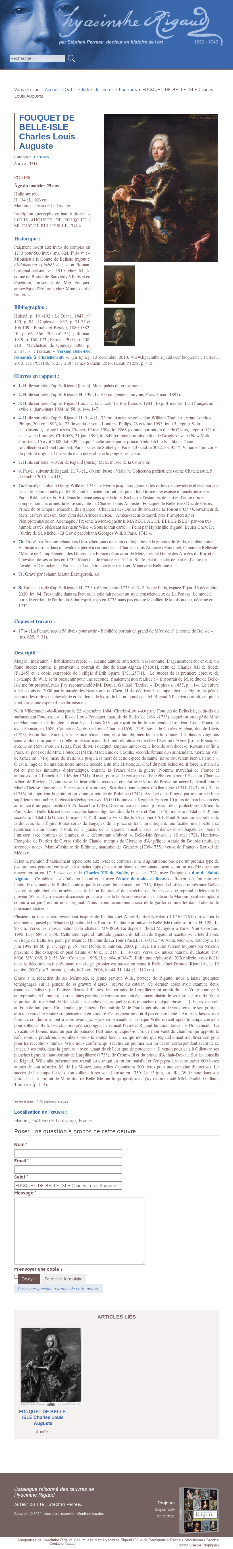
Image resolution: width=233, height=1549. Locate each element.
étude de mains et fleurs (142, 878)
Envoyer (29, 1278)
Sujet (21, 1176)
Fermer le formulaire (63, 1278)
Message (25, 1192)
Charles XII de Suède (106, 872)
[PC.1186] (161, 187)
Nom (21, 1144)
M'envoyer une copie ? (38, 1269)
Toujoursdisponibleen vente (165, 1509)
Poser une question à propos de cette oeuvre (58, 1288)
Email (21, 1160)
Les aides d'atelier (130, 72)
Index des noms (97, 89)
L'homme (88, 72)
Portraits (128, 89)
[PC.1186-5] (119, 284)
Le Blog (118, 82)
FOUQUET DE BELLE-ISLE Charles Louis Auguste (43, 1417)
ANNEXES (198, 72)
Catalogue (54, 72)
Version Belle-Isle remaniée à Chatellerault (52, 354)
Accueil (28, 72)
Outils (169, 72)
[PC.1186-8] (119, 326)
